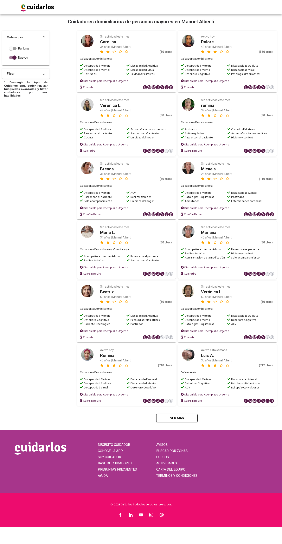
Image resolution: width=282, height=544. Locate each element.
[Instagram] (151, 516)
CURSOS (162, 457)
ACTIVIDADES (166, 463)
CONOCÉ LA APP (110, 451)
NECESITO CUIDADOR (114, 445)
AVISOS (162, 445)
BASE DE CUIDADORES (115, 463)
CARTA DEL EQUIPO (170, 469)
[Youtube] (141, 516)
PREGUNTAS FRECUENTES (117, 469)
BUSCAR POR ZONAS (172, 451)
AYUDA (103, 476)
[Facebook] (120, 516)
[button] (26, 37)
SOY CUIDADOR (109, 457)
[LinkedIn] (131, 516)
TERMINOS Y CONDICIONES (177, 476)
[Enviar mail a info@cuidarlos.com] (162, 516)
